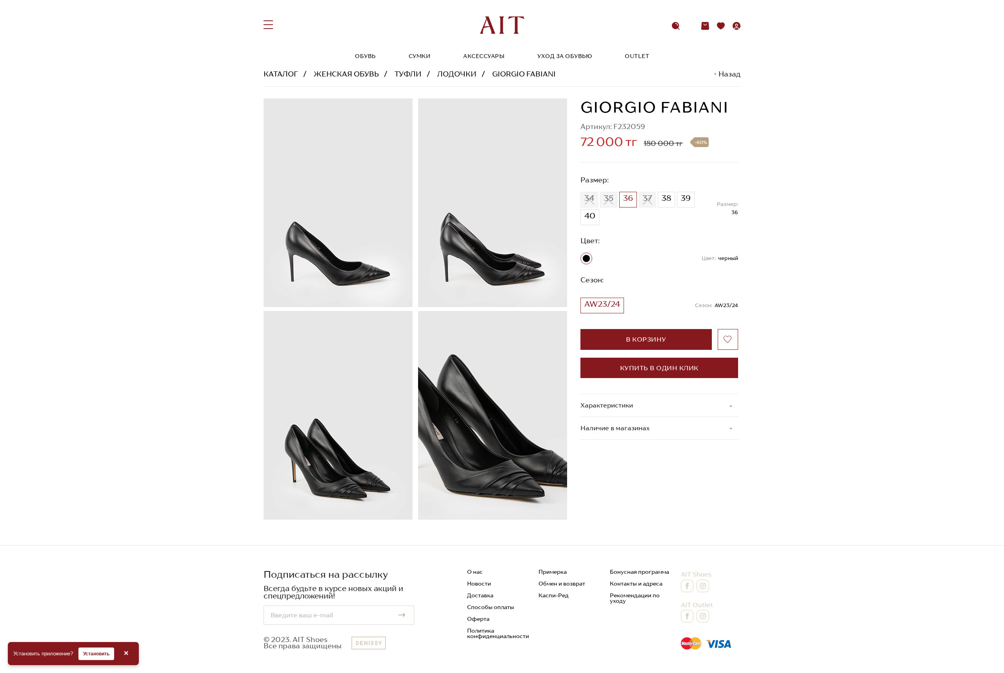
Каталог (281, 73)
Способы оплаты (490, 607)
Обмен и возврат (561, 583)
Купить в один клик (659, 368)
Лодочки (457, 73)
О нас (475, 571)
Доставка (480, 595)
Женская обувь (346, 73)
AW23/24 (602, 304)
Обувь (365, 56)
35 (608, 198)
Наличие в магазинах (615, 428)
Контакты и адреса (636, 583)
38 (666, 198)
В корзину (646, 339)
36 (628, 198)
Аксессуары (483, 56)
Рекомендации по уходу (635, 598)
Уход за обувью (564, 56)
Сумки (420, 56)
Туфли (408, 73)
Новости (479, 583)
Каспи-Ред (553, 595)
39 (686, 198)
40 (589, 216)
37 (647, 198)
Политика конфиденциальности (498, 633)
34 (589, 198)
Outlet (637, 56)
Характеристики (606, 405)
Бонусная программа (639, 571)
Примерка (552, 571)
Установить (96, 654)
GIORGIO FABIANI (524, 73)
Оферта (478, 618)
